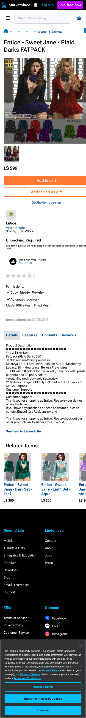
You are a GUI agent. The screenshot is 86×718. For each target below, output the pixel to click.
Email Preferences (16, 585)
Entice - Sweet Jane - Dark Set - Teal (18, 489)
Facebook (59, 618)
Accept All (43, 710)
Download (11, 570)
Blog (7, 577)
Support (9, 592)
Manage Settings (43, 686)
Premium (10, 563)
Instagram (59, 634)
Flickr (55, 626)
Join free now (70, 5)
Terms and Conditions (27, 678)
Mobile (8, 540)
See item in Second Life (23, 431)
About (49, 548)
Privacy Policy (13, 625)
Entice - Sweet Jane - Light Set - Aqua (55, 489)
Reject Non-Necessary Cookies (43, 698)
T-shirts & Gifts (14, 548)
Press (49, 563)
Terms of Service (15, 618)
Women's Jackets (50, 31)
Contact (50, 540)
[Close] (80, 646)
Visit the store (15, 228)
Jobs (48, 555)
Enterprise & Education (20, 555)
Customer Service (16, 632)
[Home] (6, 31)
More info (25, 262)
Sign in (48, 5)
